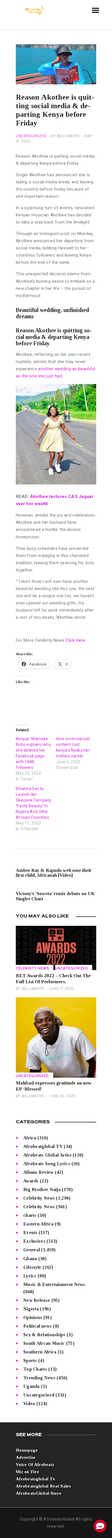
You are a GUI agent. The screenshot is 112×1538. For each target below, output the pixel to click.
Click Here (75, 640)
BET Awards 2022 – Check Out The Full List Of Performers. (53, 978)
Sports (30, 1360)
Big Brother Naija (42, 1189)
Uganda (31, 1386)
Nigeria (31, 1308)
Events (30, 1232)
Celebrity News (32, 968)
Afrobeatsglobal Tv (35, 1479)
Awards (31, 1180)
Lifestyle (32, 1267)
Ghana (30, 1258)
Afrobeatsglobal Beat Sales (43, 1486)
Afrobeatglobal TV (43, 1146)
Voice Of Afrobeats (35, 1464)
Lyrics (29, 1275)
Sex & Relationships (44, 1334)
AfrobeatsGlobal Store (38, 1493)
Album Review (38, 1172)
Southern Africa (40, 1351)
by (65, 136)
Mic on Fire (27, 1471)
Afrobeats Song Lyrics (46, 1163)
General (31, 1249)
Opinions (32, 1317)
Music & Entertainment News (54, 1284)
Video (29, 1403)
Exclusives (34, 1241)
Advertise (26, 1457)
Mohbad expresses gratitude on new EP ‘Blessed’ (53, 1086)
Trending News (39, 1377)
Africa (29, 1137)
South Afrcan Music (44, 1343)
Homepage (27, 1450)
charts (29, 1215)
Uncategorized (31, 136)
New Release (36, 1300)
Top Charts (35, 1369)
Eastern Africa (38, 1223)
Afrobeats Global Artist (47, 1155)
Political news (37, 1326)
